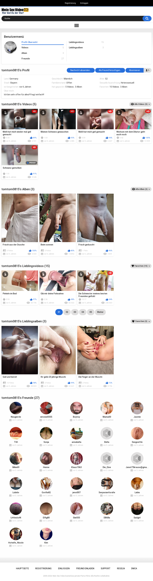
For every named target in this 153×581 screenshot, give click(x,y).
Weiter (100, 312)
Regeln (121, 568)
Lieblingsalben (86, 47)
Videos (43, 47)
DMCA (134, 568)
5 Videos (69, 87)
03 (75, 312)
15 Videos (114, 87)
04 (83, 312)
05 (90, 312)
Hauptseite (22, 568)
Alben (43, 53)
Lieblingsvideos (86, 42)
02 (67, 312)
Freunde (43, 58)
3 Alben (78, 87)
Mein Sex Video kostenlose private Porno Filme (71, 576)
